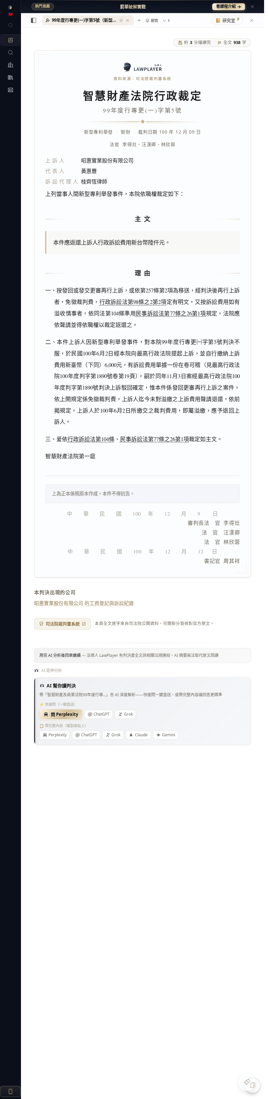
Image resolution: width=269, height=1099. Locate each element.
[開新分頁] (139, 20)
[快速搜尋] (10, 25)
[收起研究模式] (251, 20)
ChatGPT (101, 714)
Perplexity (58, 735)
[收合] (33, 20)
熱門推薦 (42, 6)
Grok (128, 714)
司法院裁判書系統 (63, 624)
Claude (141, 735)
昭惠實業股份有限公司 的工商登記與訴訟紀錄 (84, 603)
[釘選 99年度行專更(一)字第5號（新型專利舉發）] (121, 20)
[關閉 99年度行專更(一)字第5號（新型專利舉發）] (128, 20)
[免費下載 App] (10, 1091)
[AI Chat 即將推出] (247, 1082)
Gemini (168, 735)
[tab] (88, 20)
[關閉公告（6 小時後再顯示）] (252, 7)
